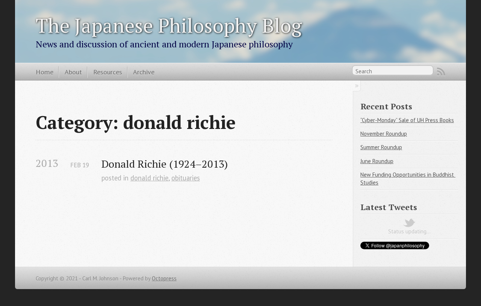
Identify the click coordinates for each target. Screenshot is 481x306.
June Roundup (376, 161)
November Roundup (383, 133)
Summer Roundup (381, 147)
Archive (143, 71)
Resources (107, 71)
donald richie (149, 177)
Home (44, 71)
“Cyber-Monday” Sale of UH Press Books (407, 120)
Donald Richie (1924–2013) (164, 164)
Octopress (164, 278)
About (73, 71)
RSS (441, 72)
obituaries (185, 177)
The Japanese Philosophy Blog (169, 25)
